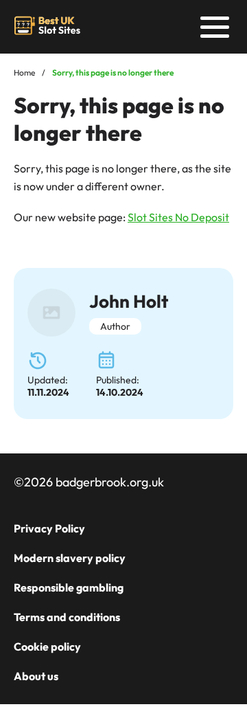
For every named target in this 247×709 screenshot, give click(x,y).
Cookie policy (47, 646)
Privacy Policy (49, 528)
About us (36, 676)
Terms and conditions (67, 617)
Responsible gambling (69, 587)
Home (24, 72)
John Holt (128, 301)
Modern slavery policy (70, 558)
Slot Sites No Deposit (178, 217)
